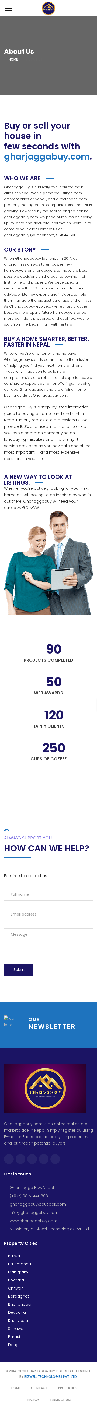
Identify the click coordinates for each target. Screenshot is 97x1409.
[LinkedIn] (55, 1159)
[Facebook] (9, 1159)
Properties (67, 1388)
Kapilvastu (17, 1320)
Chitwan (15, 1288)
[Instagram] (32, 1159)
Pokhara (15, 1280)
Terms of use (60, 1399)
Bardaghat (18, 1296)
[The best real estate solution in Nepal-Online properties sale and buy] (48, 8)
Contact (39, 1388)
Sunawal (15, 1328)
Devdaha (16, 1312)
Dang (13, 1344)
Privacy (32, 1399)
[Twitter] (20, 1159)
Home (13, 59)
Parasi (13, 1336)
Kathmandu (19, 1264)
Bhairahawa (19, 1304)
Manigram (17, 1272)
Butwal (14, 1256)
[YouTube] (43, 1159)
